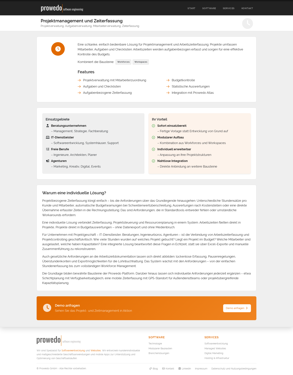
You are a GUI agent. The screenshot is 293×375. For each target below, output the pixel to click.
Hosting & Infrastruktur (216, 358)
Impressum (201, 368)
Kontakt (247, 8)
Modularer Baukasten (160, 348)
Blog (155, 368)
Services (229, 8)
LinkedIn (186, 368)
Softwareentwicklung (73, 350)
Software (209, 8)
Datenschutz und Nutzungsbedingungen (233, 368)
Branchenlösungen (159, 353)
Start (192, 8)
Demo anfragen (235, 308)
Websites (96, 350)
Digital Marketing (213, 353)
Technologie (155, 343)
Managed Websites (215, 348)
